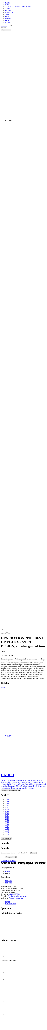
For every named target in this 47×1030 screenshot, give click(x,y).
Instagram (19, 898)
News (7, 5)
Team (7, 14)
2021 (7, 807)
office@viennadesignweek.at (17, 896)
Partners (8, 10)
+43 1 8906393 (14, 894)
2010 (7, 829)
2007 (7, 834)
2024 (7, 801)
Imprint (7, 902)
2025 (7, 799)
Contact (8, 18)
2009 (7, 831)
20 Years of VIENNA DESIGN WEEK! (19, 6)
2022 (7, 805)
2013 (7, 823)
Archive (8, 22)
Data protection (10, 904)
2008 (7, 833)
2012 (7, 825)
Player (7, 20)
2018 (7, 813)
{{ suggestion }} (11, 857)
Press (7, 16)
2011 (7, 827)
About (7, 8)
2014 (7, 821)
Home (7, 3)
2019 (7, 811)
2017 (7, 815)
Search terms (5, 853)
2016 (7, 817)
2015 (7, 819)
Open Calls (9, 12)
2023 (7, 803)
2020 (7, 809)
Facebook (12, 898)
